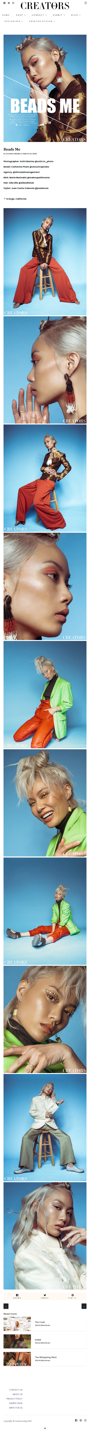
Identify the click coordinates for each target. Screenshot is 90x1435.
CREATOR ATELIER (41, 21)
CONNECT (38, 15)
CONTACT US (15, 1389)
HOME (6, 15)
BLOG (75, 15)
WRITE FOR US (15, 1407)
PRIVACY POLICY (14, 1398)
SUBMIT (58, 15)
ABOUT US (17, 1394)
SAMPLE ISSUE (15, 1403)
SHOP (20, 15)
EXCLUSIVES (13, 21)
